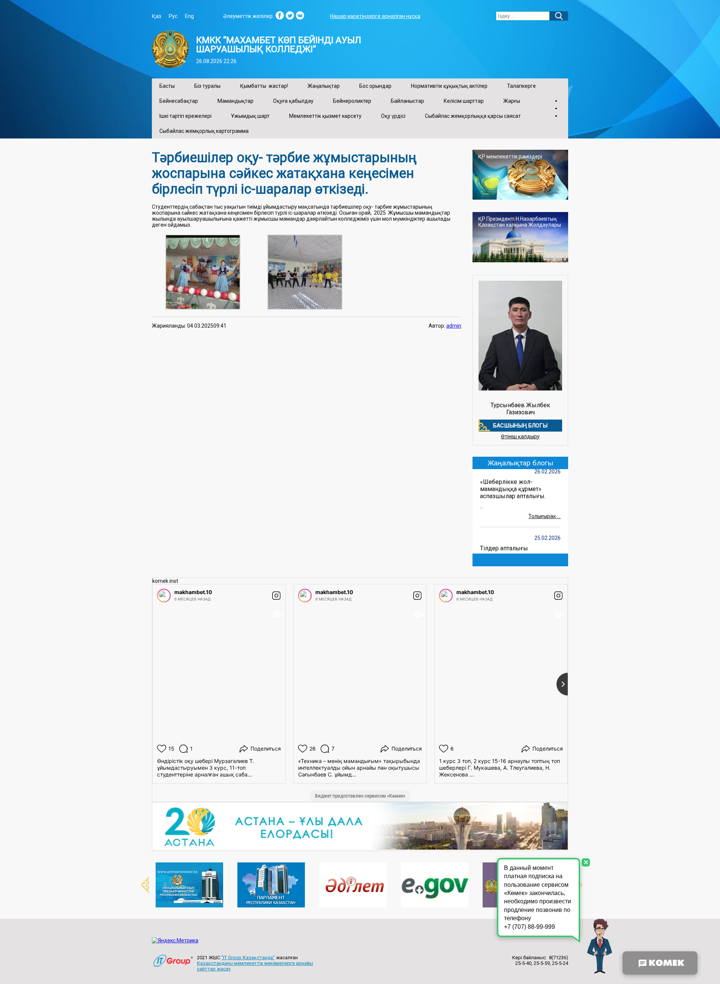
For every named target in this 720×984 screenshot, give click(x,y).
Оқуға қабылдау (293, 101)
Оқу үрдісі (393, 116)
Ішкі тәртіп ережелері (185, 116)
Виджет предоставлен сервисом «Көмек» (360, 796)
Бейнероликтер (352, 101)
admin (453, 326)
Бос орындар (375, 86)
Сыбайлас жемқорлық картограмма (204, 131)
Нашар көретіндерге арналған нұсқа (375, 16)
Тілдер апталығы (504, 541)
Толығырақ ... (544, 509)
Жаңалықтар (324, 86)
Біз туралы (207, 86)
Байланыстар (407, 101)
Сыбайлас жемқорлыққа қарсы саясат (473, 116)
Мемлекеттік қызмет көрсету (325, 116)
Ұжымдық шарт (250, 116)
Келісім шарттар (464, 101)
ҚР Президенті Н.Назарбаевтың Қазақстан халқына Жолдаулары (519, 222)
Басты (167, 86)
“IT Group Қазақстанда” (248, 957)
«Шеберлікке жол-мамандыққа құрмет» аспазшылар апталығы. (513, 482)
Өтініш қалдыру (520, 436)
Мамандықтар (236, 101)
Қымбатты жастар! (264, 86)
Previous (140, 885)
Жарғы (511, 101)
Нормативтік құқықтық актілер (449, 86)
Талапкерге (521, 86)
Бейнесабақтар (178, 101)
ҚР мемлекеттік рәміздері (510, 156)
